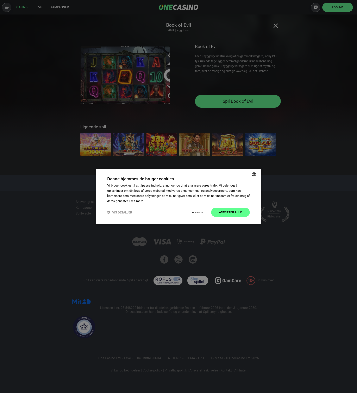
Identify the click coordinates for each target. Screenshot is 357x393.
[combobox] (254, 174)
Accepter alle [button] (230, 212)
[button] (119, 212)
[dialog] (178, 196)
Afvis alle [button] (197, 212)
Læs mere (136, 201)
